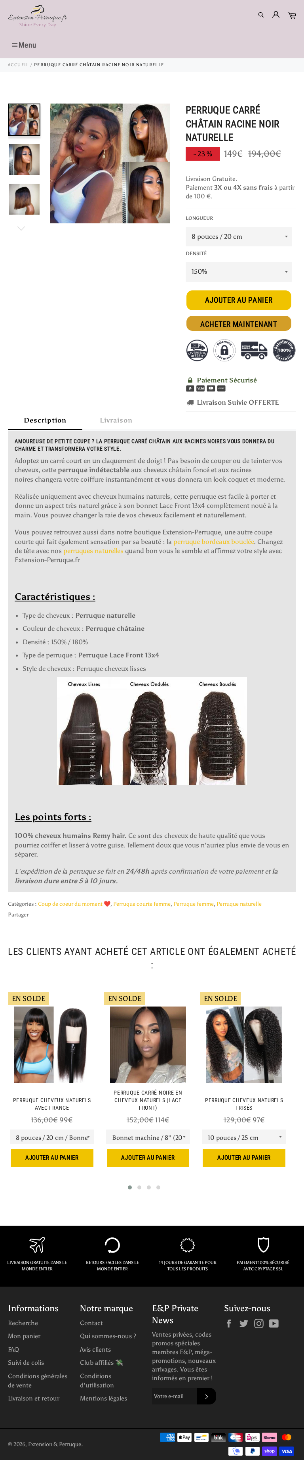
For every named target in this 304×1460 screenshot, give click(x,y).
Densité (196, 253)
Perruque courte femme (142, 904)
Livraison (116, 420)
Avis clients (95, 1349)
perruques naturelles (93, 551)
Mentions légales (103, 1398)
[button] (130, 1187)
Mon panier (24, 1336)
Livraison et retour (33, 1398)
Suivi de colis (26, 1362)
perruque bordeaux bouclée (213, 542)
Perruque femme (193, 904)
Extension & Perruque (54, 1444)
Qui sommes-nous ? (108, 1336)
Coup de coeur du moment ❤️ (74, 904)
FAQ (13, 1349)
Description (45, 420)
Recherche (23, 1323)
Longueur (199, 218)
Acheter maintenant (238, 324)
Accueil (18, 64)
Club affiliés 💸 (101, 1362)
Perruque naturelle (239, 904)
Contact (91, 1323)
